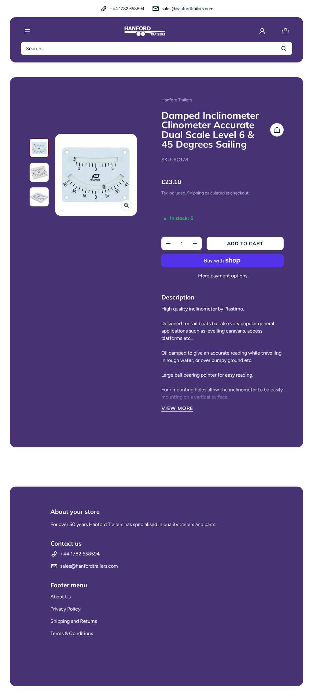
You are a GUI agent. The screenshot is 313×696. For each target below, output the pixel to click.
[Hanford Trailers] (144, 31)
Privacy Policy (65, 609)
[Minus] (168, 243)
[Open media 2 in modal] (96, 175)
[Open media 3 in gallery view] (39, 197)
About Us (60, 597)
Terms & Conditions (71, 633)
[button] (285, 31)
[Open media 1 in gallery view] (39, 148)
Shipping (195, 193)
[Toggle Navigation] (27, 31)
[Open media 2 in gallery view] (39, 172)
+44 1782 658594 (127, 8)
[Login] (262, 31)
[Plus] (195, 243)
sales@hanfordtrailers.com (187, 8)
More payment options (222, 276)
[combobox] (156, 48)
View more (177, 408)
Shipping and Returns (73, 621)
